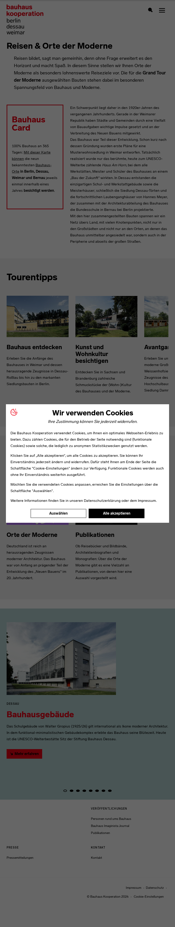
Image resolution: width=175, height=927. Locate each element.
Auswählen (58, 513)
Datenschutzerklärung (102, 500)
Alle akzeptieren (116, 513)
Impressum (147, 500)
